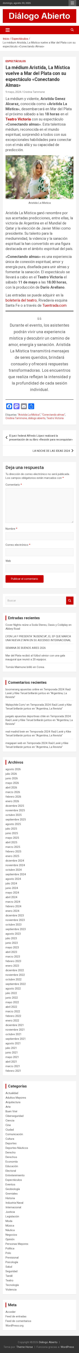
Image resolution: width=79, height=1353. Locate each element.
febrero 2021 (13, 1070)
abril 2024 (11, 897)
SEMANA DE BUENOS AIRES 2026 (26, 648)
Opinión (10, 1239)
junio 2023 (12, 943)
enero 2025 (12, 856)
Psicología (12, 1262)
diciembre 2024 (15, 860)
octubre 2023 (13, 924)
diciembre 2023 (15, 915)
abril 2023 (11, 952)
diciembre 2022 (15, 970)
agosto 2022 (13, 988)
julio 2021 (11, 1048)
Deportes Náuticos (17, 1148)
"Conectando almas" (53, 414)
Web (8, 561)
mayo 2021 (12, 1057)
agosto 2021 (13, 1043)
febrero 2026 (13, 796)
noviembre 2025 (15, 810)
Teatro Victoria (18, 119)
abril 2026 (11, 787)
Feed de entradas (16, 1316)
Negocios (11, 1234)
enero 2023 (12, 965)
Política (10, 1248)
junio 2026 (12, 778)
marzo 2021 (13, 1066)
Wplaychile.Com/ (16, 704)
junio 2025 (12, 833)
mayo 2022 (12, 1002)
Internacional (13, 1207)
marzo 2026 (13, 792)
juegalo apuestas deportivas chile (26, 716)
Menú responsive (72, 3)
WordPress (67, 1347)
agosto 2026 (13, 769)
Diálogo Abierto (48, 1342)
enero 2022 (12, 1020)
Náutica (10, 1230)
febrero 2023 (13, 961)
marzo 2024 (13, 901)
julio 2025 (11, 828)
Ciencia (10, 1120)
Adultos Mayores (16, 1097)
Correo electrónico (18, 544)
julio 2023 (11, 938)
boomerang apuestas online (22, 689)
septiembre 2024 (16, 874)
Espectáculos (16, 61)
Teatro (9, 1280)
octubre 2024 (13, 869)
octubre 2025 (13, 815)
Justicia (10, 1212)
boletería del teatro (21, 300)
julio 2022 (11, 993)
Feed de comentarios (18, 1321)
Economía (12, 1161)
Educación (12, 1166)
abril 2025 (11, 842)
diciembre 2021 (15, 1025)
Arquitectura (13, 1102)
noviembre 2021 (15, 1029)
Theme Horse (24, 1347)
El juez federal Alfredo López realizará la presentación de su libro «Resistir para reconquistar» (41, 437)
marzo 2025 (13, 847)
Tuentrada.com (54, 305)
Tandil (9, 1276)
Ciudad (10, 1129)
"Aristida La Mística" (29, 414)
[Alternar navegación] (7, 30)
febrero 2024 (13, 906)
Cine (8, 1125)
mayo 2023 (12, 947)
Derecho (11, 1152)
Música (10, 1225)
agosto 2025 (13, 824)
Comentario (14, 484)
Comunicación (14, 1134)
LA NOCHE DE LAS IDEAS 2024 (51, 451)
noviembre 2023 (15, 920)
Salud (9, 1266)
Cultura (10, 1138)
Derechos (11, 1157)
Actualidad (12, 1093)
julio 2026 (11, 773)
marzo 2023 (13, 956)
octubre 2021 (13, 1034)
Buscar (69, 601)
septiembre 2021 (16, 1038)
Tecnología (12, 1285)
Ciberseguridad (15, 1116)
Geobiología (13, 1189)
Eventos (10, 1184)
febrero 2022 (13, 1016)
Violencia (11, 1289)
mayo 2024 (12, 892)
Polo (8, 1253)
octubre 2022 (13, 979)
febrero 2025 (13, 851)
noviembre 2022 (15, 975)
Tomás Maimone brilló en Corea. (25, 667)
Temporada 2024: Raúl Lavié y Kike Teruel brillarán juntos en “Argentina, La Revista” (38, 693)
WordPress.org (15, 1325)
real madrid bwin (15, 731)
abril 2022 (11, 1006)
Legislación (12, 1216)
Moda (9, 1221)
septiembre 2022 (16, 984)
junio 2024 (12, 888)
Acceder (11, 1312)
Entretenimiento (15, 1175)
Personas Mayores (17, 1244)
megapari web (14, 743)
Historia (10, 1198)
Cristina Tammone (34, 91)
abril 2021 (11, 1061)
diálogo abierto (36, 418)
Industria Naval (14, 1202)
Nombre (11, 528)
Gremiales (12, 1193)
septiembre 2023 (16, 929)
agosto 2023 (13, 933)
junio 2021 (12, 1052)
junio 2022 (12, 997)
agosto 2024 (13, 879)
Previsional (12, 1257)
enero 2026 (12, 801)
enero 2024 (12, 911)
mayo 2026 (12, 783)
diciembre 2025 (15, 805)
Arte (8, 1106)
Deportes (11, 1143)
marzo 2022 (13, 1011)
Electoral (11, 1170)
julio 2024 (11, 883)
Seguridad (11, 1271)
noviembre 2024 (15, 865)
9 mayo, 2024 (13, 91)
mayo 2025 (12, 837)
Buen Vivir (11, 1111)
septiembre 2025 (16, 819)
